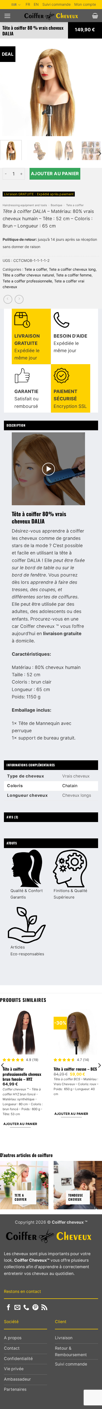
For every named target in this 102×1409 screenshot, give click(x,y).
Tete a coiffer (75, 205)
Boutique (56, 205)
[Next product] (7, 299)
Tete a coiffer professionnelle (27, 281)
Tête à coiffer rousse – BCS (75, 1068)
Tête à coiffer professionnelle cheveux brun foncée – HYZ (22, 1074)
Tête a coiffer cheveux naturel (28, 275)
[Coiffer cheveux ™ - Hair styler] (51, 15)
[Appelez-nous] (26, 1307)
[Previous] (8, 87)
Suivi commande (56, 4)
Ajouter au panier (55, 173)
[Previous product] (19, 299)
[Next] (93, 87)
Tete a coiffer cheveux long (72, 269)
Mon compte (85, 4)
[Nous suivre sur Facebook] (8, 1307)
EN (36, 4)
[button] (7, 16)
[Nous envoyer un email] (17, 1307)
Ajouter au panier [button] (20, 1124)
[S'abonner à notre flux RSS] (44, 1307)
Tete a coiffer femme (74, 275)
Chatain (69, 785)
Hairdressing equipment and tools (25, 205)
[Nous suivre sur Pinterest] (35, 1307)
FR (28, 4)
